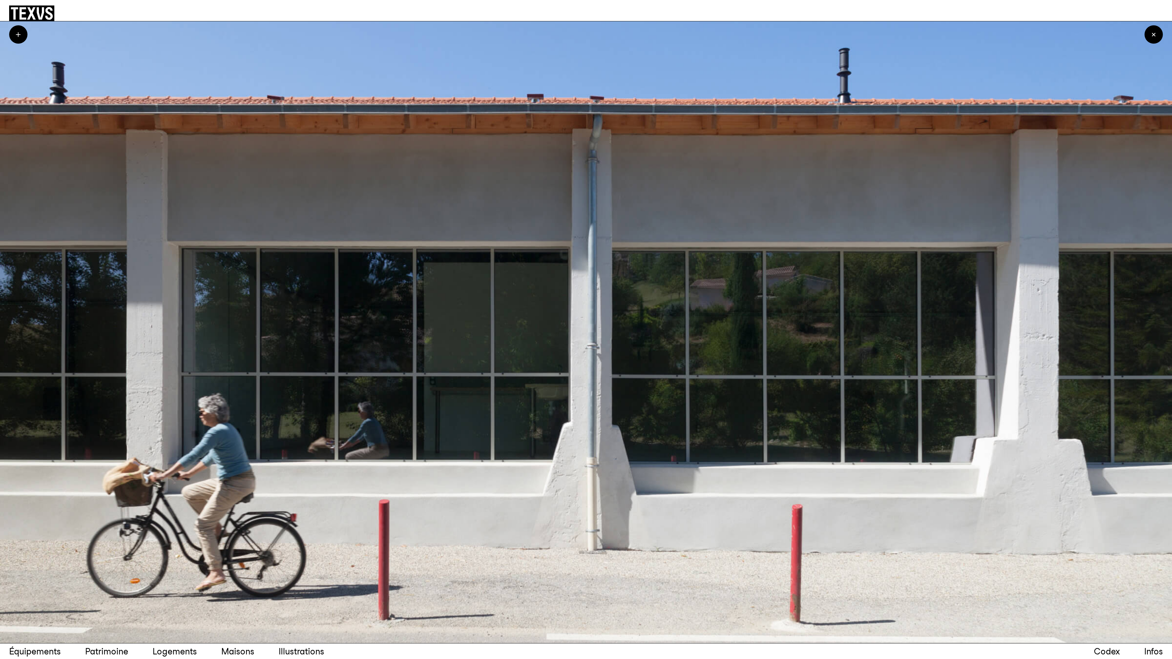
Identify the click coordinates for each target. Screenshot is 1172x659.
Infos (1153, 651)
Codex (1107, 651)
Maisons (237, 651)
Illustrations (301, 651)
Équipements (35, 651)
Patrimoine (106, 651)
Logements (175, 651)
